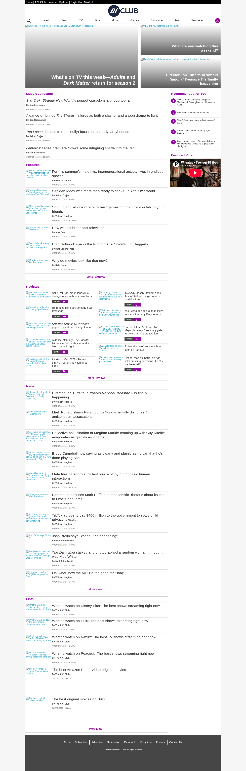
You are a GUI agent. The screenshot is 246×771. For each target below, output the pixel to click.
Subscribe (157, 20)
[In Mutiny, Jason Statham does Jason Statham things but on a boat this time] (111, 299)
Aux (176, 20)
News (64, 20)
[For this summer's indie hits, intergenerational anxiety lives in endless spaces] (38, 178)
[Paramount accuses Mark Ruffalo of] (38, 501)
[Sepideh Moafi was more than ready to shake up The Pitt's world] (38, 195)
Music (115, 20)
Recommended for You (188, 93)
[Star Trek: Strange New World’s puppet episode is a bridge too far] (38, 328)
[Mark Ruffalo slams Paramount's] (38, 418)
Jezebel (52, 2)
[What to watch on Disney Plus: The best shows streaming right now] (38, 610)
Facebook (130, 742)
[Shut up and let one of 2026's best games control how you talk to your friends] (38, 213)
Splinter (63, 2)
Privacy (160, 742)
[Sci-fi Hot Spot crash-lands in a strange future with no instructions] (38, 297)
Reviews (32, 286)
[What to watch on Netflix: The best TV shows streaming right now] (38, 641)
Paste (29, 2)
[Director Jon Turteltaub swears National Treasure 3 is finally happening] (38, 399)
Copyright (146, 742)
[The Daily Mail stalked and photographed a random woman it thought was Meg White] (38, 558)
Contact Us (175, 742)
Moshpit (88, 2)
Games (134, 20)
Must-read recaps (39, 93)
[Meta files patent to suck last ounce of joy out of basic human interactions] (38, 480)
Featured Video (182, 155)
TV (81, 20)
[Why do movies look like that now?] (38, 265)
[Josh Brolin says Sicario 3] (38, 540)
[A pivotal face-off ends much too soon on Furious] (111, 348)
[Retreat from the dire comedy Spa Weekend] (38, 312)
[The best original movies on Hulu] (38, 709)
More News (96, 589)
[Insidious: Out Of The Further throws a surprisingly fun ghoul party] (38, 365)
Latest (45, 20)
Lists (30, 599)
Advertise (97, 742)
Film (97, 20)
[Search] (28, 20)
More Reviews (96, 377)
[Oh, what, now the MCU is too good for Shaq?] (38, 577)
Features (33, 165)
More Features (96, 277)
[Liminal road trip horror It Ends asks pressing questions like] (111, 364)
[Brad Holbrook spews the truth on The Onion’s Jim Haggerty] (38, 248)
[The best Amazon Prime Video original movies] (38, 680)
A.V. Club (40, 2)
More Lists (95, 728)
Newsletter (197, 20)
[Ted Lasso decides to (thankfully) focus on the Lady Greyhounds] (111, 315)
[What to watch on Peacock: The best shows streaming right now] (38, 657)
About (67, 742)
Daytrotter (76, 2)
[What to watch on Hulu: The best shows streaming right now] (38, 625)
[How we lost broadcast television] (38, 232)
